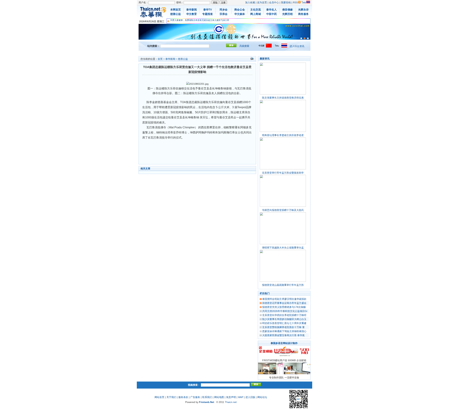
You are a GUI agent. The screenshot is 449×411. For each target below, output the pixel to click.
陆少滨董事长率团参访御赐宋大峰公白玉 (284, 319)
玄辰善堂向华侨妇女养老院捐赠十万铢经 (284, 315)
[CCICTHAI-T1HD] (304, 38)
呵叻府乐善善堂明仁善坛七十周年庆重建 (284, 323)
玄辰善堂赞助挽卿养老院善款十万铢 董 (283, 327)
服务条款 (183, 397)
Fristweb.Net (206, 402)
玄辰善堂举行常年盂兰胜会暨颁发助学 (283, 172)
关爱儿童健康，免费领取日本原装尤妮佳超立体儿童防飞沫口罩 (199, 20)
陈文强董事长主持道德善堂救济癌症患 (283, 97)
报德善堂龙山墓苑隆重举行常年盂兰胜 (283, 285)
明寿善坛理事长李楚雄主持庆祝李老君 (283, 135)
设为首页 (262, 2)
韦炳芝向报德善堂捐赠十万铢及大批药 (283, 210)
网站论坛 (262, 397)
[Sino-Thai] (301, 38)
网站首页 (159, 397)
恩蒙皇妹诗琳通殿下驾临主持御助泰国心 (284, 331)
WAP (240, 397)
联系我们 (207, 397)
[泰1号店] (308, 38)
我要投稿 (286, 2)
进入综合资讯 (297, 46)
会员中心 (274, 2)
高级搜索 (244, 46)
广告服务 (195, 397)
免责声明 (231, 397)
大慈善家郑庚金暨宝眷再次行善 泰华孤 (283, 335)
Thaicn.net (231, 402)
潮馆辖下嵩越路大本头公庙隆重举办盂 (283, 247)
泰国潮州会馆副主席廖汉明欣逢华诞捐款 (284, 299)
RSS (295, 2)
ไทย (304, 2)
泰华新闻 (170, 59)
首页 (160, 59)
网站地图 (219, 397)
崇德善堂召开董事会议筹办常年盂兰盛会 (284, 303)
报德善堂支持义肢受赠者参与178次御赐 (284, 307)
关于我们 (171, 397)
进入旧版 (250, 397)
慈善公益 (183, 59)
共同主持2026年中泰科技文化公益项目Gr (284, 311)
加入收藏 (250, 2)
